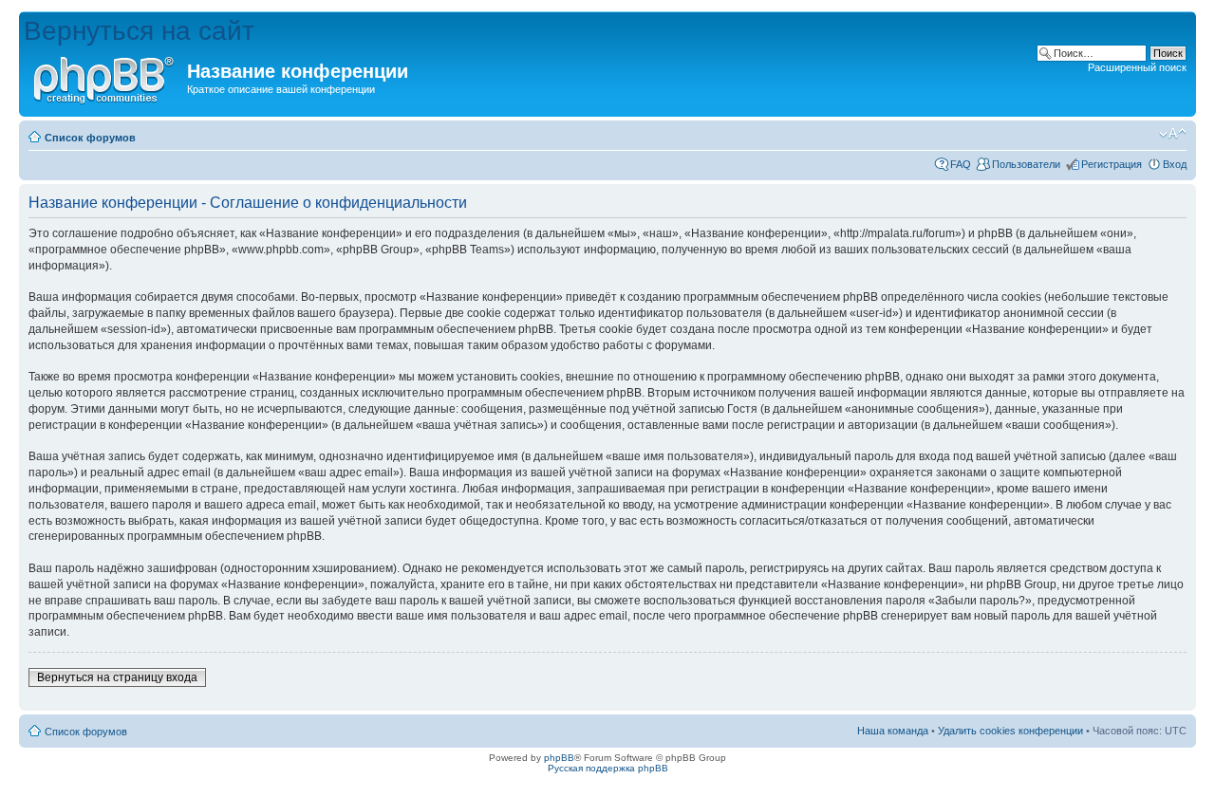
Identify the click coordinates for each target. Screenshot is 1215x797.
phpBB (559, 757)
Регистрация (1111, 164)
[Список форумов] (105, 76)
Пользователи (1026, 164)
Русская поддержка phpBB (608, 768)
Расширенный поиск (1137, 67)
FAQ (960, 164)
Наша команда (892, 730)
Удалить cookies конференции (1010, 730)
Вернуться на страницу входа (117, 677)
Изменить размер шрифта (1173, 133)
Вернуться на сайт (139, 31)
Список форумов (90, 137)
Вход (1175, 164)
